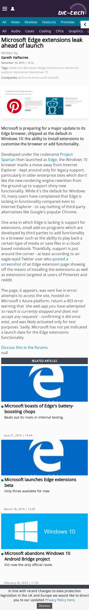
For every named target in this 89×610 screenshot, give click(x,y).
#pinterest (21, 72)
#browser (30, 68)
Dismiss (44, 606)
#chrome (25, 77)
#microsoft (39, 77)
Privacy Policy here (60, 600)
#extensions (55, 68)
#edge (41, 68)
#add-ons (16, 68)
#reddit (53, 77)
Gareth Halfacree (14, 57)
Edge (52, 159)
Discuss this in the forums (24, 347)
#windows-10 (38, 72)
